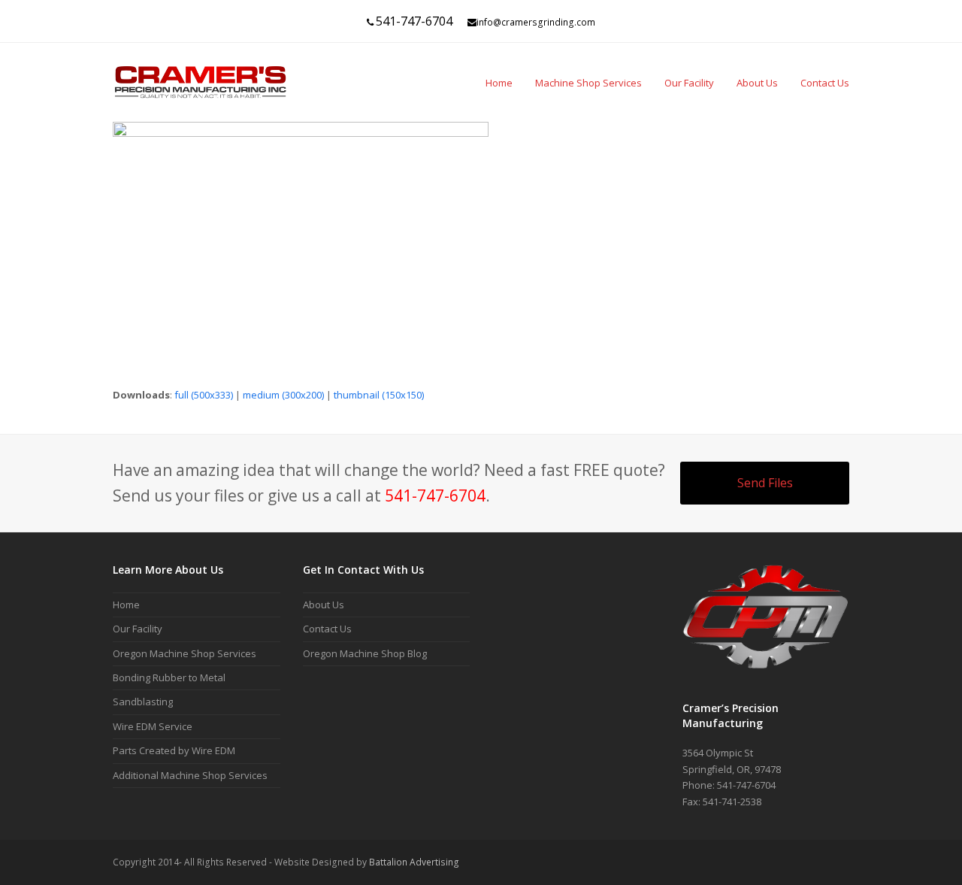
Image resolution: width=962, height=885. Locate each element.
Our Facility (137, 628)
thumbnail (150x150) (379, 395)
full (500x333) (203, 395)
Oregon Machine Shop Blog (365, 653)
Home (126, 604)
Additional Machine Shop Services (190, 775)
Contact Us (327, 628)
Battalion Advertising (414, 862)
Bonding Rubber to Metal (169, 677)
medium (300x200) (283, 395)
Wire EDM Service (152, 726)
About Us (323, 604)
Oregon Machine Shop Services (184, 653)
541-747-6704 (414, 21)
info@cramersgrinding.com (535, 22)
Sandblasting (143, 701)
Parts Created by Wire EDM (174, 750)
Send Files (765, 482)
